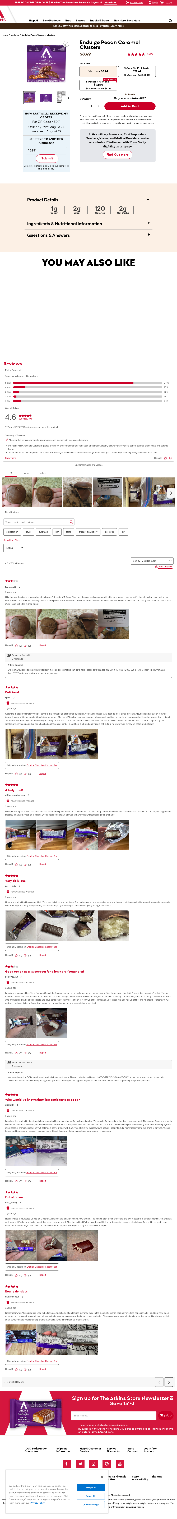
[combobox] (58, 325)
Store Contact (132, 1450)
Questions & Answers (88, 234)
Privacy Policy (37, 1502)
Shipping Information (63, 1450)
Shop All (34, 20)
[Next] (68, 98)
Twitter (80, 1464)
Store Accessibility (140, 1478)
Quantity (85, 99)
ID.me (133, 143)
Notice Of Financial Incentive (115, 1478)
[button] (29, 97)
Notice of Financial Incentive (156, 1429)
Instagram (93, 1464)
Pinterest (107, 1464)
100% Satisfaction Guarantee (36, 1450)
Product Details (88, 198)
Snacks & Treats (100, 20)
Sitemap (157, 1476)
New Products (52, 20)
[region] (57, 1491)
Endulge (15, 35)
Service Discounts (113, 1450)
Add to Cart (64, 335)
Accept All (91, 1487)
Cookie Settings (91, 1504)
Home (5, 35)
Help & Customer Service (90, 1450)
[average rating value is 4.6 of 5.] (137, 54)
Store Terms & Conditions (98, 1432)
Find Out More (117, 154)
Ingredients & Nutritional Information (88, 222)
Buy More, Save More (127, 20)
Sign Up (166, 1415)
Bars (68, 20)
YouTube (120, 1464)
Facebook (67, 1464)
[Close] (102, 1477)
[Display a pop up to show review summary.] (63, 302)
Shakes (80, 20)
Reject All (90, 1496)
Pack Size (85, 63)
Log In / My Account (150, 1450)
